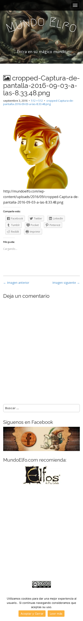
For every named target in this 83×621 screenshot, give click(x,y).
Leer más (56, 613)
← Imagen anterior (16, 283)
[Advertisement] (41, 533)
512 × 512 (37, 101)
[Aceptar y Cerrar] (78, 607)
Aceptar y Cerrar (32, 613)
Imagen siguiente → (66, 283)
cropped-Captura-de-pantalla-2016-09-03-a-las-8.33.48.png (38, 102)
